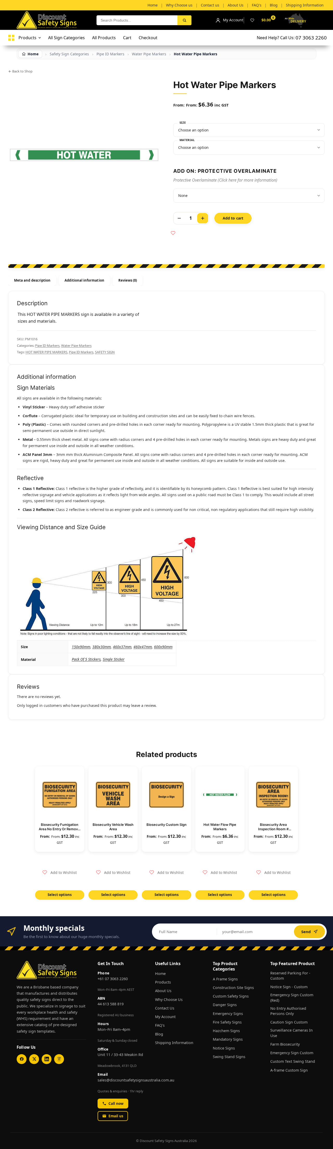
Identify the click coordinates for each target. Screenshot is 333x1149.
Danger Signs (225, 1004)
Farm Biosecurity (285, 1044)
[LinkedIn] (47, 1059)
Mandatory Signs (228, 1039)
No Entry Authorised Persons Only (288, 1011)
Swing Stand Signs (229, 1056)
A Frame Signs (225, 979)
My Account (165, 1016)
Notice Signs (224, 1048)
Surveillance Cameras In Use (291, 1033)
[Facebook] (22, 1059)
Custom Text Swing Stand (292, 1061)
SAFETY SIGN (105, 352)
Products (163, 982)
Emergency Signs (228, 1013)
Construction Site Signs (233, 987)
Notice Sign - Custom (289, 986)
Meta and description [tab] (32, 280)
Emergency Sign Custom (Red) (291, 997)
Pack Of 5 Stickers (86, 659)
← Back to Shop (20, 71)
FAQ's (160, 1025)
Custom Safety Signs (231, 996)
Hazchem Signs (226, 1030)
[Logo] (11, 38)
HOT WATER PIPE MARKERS (46, 352)
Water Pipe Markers (76, 345)
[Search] (184, 20)
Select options (60, 894)
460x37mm (122, 646)
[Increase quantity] (202, 218)
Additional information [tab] (84, 280)
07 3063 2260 (311, 37)
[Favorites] (252, 20)
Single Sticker (114, 659)
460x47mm (142, 646)
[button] (59, 872)
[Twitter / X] (34, 1059)
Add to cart (233, 218)
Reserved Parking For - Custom (290, 976)
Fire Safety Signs (227, 1022)
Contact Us (164, 1008)
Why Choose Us (169, 999)
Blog (159, 1034)
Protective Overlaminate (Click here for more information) (225, 180)
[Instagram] (59, 1059)
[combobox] (137, 20)
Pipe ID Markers (47, 345)
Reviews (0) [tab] (127, 280)
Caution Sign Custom (289, 1022)
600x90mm (163, 646)
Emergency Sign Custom (291, 1052)
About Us (163, 990)
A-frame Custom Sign (289, 1070)
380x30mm (101, 646)
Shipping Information (174, 1042)
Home (160, 973)
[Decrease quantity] (179, 218)
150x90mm (81, 646)
